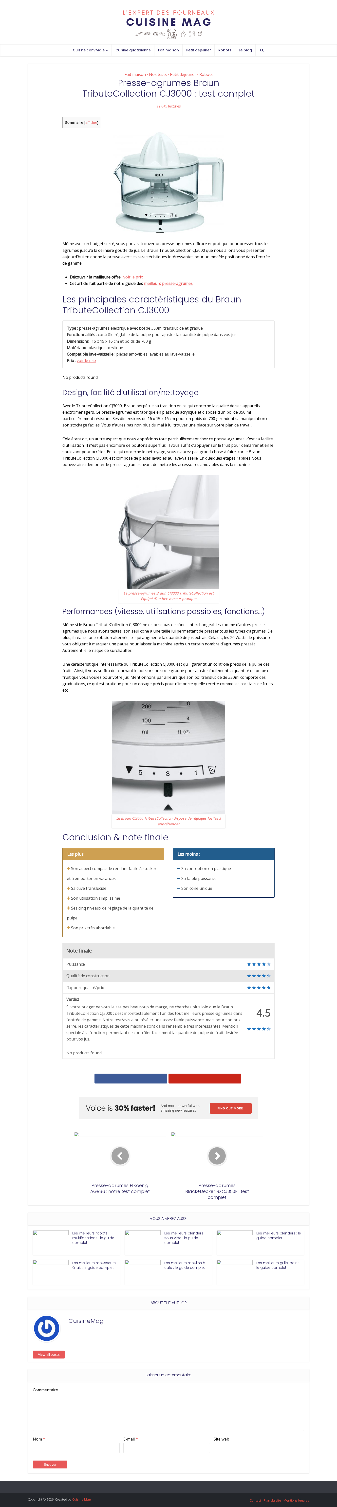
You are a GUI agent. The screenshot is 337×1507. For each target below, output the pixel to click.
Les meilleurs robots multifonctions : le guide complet (93, 1238)
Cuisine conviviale (89, 50)
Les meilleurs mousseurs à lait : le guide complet (94, 1265)
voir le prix (133, 277)
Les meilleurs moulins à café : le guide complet (184, 1265)
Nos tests (158, 74)
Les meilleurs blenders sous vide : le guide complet (183, 1238)
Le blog (245, 50)
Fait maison (168, 50)
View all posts (49, 1354)
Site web (221, 1439)
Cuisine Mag (81, 1499)
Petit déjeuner (198, 50)
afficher (91, 122)
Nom (39, 1439)
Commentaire (45, 1390)
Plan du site (272, 1500)
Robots (224, 50)
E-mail (130, 1439)
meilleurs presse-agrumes (168, 283)
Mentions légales (296, 1500)
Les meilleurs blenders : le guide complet (278, 1235)
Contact (255, 1500)
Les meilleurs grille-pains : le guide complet (278, 1265)
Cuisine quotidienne (133, 50)
